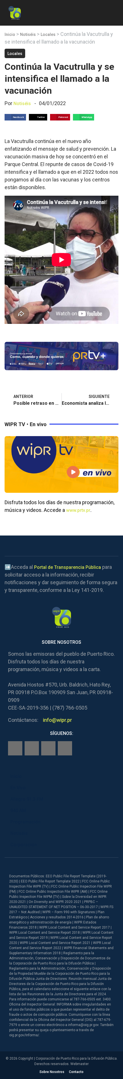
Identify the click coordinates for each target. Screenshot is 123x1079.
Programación (25, 822)
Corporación (23, 844)
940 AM (18, 810)
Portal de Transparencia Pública (67, 567)
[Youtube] (65, 748)
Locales (48, 34)
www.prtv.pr (78, 510)
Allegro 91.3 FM (26, 799)
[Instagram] (32, 748)
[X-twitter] (48, 748)
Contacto (76, 1072)
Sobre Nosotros (51, 1072)
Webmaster (79, 1064)
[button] (113, 12)
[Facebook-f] (15, 748)
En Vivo (18, 787)
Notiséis (28, 34)
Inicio (10, 34)
